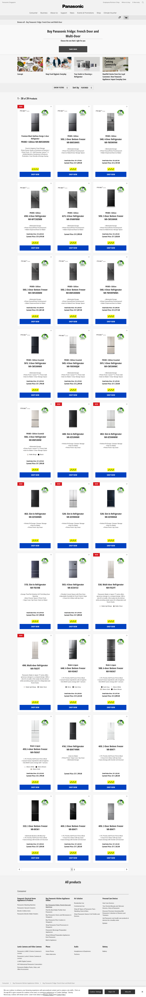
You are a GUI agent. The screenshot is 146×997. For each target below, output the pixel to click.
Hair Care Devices (108, 903)
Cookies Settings (95, 992)
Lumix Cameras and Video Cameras (29, 946)
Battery (105, 946)
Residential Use (79, 903)
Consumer (21, 891)
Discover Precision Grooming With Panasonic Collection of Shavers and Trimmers (114, 913)
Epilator (105, 923)
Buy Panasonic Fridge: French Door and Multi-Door (59, 983)
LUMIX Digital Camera (24, 961)
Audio (76, 946)
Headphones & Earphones (82, 951)
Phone (48, 946)
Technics (77, 954)
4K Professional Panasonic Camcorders (29, 964)
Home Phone (50, 951)
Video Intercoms (51, 954)
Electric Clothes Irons (23, 911)
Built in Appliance (51, 940)
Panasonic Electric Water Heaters (27, 914)
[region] (73, 992)
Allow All (128, 992)
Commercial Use (79, 906)
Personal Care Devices (110, 898)
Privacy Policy (48, 995)
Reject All (111, 992)
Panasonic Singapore (9, 2)
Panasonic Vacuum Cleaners (26, 908)
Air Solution (78, 898)
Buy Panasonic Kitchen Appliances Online (58, 899)
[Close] (142, 991)
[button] (61, 88)
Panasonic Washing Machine (26, 905)
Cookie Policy (60, 995)
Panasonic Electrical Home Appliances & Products (26, 899)
